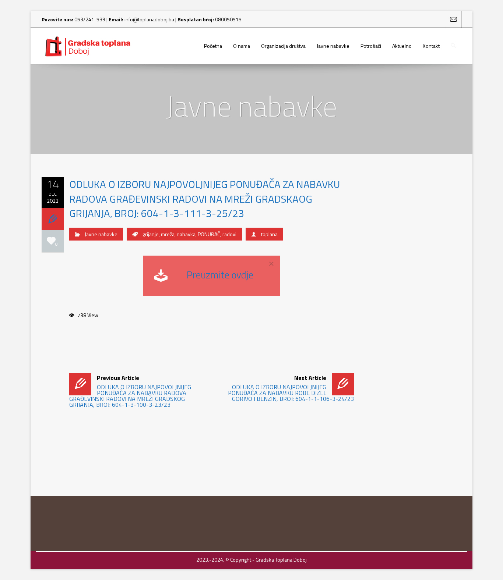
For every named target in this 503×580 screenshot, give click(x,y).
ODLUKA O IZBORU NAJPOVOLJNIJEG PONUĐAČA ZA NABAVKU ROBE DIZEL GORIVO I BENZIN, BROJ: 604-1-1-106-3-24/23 (290, 388)
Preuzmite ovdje (220, 274)
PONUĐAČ (209, 234)
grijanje (151, 234)
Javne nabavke (101, 234)
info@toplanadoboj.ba (149, 19)
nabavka (186, 234)
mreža (168, 234)
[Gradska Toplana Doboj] (88, 46)
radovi (229, 234)
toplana (269, 234)
